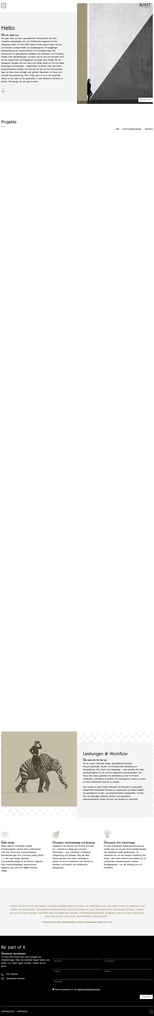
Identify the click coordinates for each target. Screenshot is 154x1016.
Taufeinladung (77, 233)
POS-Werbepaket (77, 364)
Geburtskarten (128, 257)
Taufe (128, 204)
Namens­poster (77, 470)
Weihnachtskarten (77, 155)
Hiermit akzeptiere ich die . (77, 990)
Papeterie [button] (149, 129)
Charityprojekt (25, 346)
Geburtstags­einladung (25, 155)
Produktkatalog (25, 229)
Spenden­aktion (26, 192)
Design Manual (128, 628)
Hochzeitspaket (76, 417)
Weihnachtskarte (128, 296)
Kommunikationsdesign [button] (132, 129)
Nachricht (58, 982)
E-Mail (57, 971)
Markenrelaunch (128, 492)
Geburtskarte (77, 272)
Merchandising (77, 194)
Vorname (58, 961)
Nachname (110, 961)
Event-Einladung (25, 590)
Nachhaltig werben (26, 554)
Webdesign (25, 453)
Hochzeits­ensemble (25, 682)
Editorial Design (128, 679)
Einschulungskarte (128, 335)
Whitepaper (26, 506)
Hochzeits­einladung (76, 311)
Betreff (107, 971)
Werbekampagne (77, 563)
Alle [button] (117, 129)
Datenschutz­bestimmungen (88, 990)
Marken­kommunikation (128, 414)
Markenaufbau (128, 153)
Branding (25, 268)
